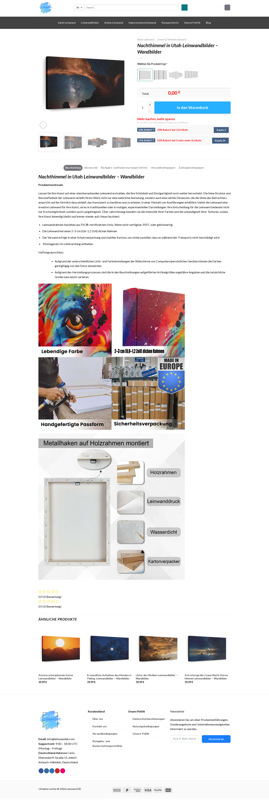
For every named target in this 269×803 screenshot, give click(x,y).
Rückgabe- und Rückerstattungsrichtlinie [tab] (124, 167)
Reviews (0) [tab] (90, 167)
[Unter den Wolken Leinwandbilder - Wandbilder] (158, 648)
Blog (208, 22)
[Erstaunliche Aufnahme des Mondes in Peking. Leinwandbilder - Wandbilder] (109, 648)
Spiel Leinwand (67, 22)
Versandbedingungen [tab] (163, 167)
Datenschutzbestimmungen (149, 718)
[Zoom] (43, 125)
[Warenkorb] (227, 7)
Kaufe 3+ (220, 140)
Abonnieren (216, 739)
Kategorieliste (170, 22)
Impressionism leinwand (142, 22)
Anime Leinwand (113, 22)
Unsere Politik (192, 22)
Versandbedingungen (104, 733)
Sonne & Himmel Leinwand (172, 39)
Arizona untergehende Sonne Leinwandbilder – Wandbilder (55, 677)
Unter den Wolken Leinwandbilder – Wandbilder (157, 677)
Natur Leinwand (145, 39)
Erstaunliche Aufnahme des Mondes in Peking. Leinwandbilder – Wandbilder (109, 677)
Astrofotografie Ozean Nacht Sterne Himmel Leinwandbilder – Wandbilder (206, 677)
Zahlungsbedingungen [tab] (191, 167)
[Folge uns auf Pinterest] (57, 770)
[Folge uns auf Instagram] (46, 770)
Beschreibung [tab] (73, 167)
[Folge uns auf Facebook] (41, 770)
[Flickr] (62, 770)
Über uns (97, 718)
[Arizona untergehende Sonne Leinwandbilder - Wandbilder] (61, 648)
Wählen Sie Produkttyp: (152, 63)
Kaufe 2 (221, 129)
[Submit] (185, 7)
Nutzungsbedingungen (146, 726)
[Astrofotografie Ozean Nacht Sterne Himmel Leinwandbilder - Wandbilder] (207, 648)
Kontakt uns (99, 726)
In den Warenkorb (192, 107)
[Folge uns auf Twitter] (51, 770)
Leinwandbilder (90, 22)
